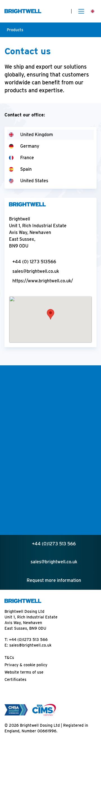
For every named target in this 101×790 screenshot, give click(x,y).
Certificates (15, 679)
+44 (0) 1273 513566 (34, 261)
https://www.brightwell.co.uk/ (42, 280)
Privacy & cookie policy (25, 665)
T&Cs (9, 657)
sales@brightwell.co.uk (35, 271)
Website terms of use (23, 672)
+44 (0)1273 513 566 (28, 639)
